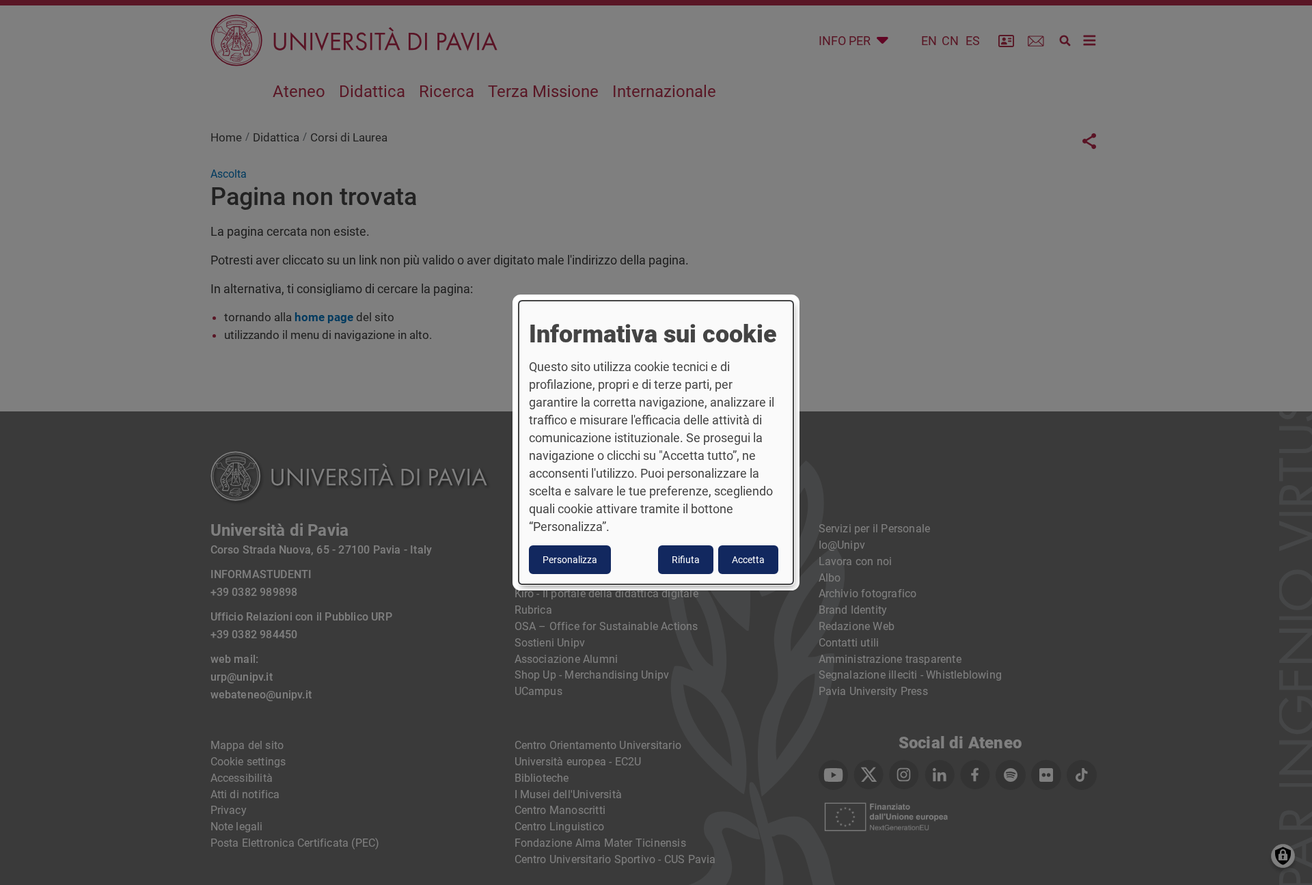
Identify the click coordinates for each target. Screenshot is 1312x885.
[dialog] (656, 442)
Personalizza (570, 559)
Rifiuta (686, 559)
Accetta (748, 559)
